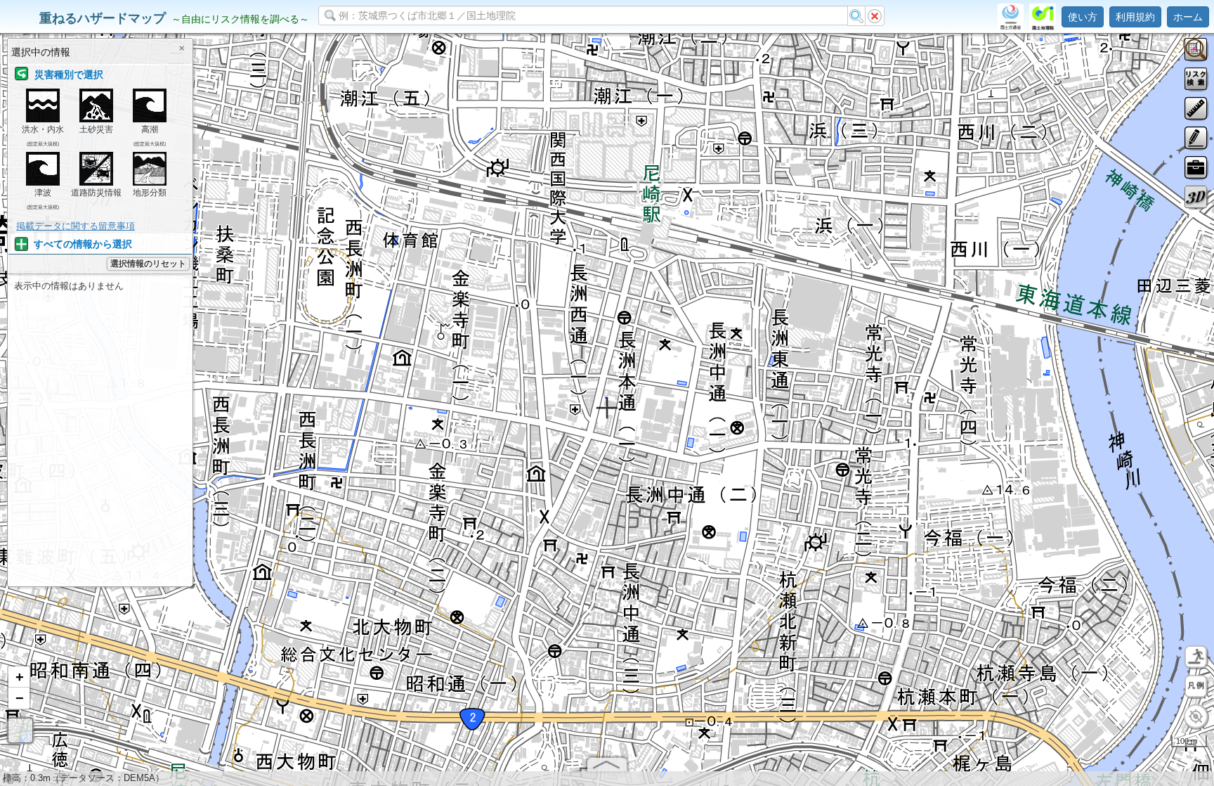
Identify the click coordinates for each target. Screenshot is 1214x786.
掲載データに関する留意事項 (75, 226)
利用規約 (1135, 16)
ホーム (1188, 16)
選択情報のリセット (148, 264)
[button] (19, 677)
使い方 (1082, 16)
